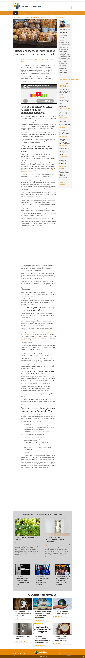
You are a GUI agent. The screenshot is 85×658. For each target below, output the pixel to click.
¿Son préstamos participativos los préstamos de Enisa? (64, 92)
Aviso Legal (16, 652)
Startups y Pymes (47, 333)
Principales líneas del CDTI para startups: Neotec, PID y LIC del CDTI (64, 141)
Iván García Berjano (40, 59)
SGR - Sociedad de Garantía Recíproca (62, 613)
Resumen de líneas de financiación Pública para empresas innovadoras (43, 615)
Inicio (14, 17)
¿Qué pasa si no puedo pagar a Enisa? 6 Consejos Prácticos (64, 133)
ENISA (32, 65)
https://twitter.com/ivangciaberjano (67, 76)
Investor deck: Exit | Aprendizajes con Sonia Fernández (55, 539)
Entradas (20, 17)
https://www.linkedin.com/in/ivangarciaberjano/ (69, 79)
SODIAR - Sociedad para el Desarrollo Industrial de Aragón (62, 639)
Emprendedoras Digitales (27, 334)
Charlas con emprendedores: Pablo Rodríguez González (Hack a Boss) (22, 580)
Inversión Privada (65, 544)
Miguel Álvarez (63, 156)
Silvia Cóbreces (63, 117)
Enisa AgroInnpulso (36, 338)
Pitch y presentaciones (50, 546)
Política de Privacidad (66, 652)
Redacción (62, 127)
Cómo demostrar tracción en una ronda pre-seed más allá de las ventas (64, 151)
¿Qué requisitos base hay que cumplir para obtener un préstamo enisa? (64, 162)
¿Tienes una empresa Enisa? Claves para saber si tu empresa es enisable (44, 17)
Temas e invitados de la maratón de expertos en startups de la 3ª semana (63, 580)
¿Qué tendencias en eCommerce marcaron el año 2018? (23, 614)
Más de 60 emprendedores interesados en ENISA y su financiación (43, 640)
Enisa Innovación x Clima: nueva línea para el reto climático (64, 113)
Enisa (22, 61)
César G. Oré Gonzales (20, 641)
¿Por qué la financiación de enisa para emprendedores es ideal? (64, 123)
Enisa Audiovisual (25, 340)
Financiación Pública (25, 544)
